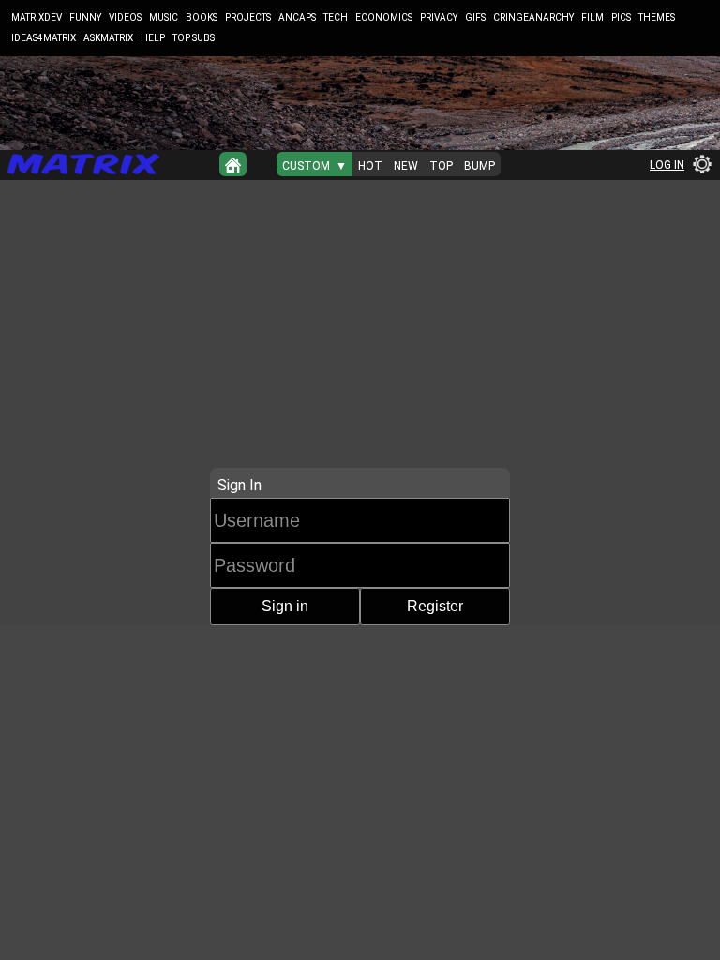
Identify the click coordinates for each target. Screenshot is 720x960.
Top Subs (193, 38)
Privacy (439, 17)
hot (370, 165)
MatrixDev (36, 17)
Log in (667, 165)
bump (479, 165)
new (406, 165)
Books (202, 17)
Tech (335, 17)
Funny (85, 17)
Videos (125, 17)
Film (592, 17)
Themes (656, 17)
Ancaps (297, 17)
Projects (248, 17)
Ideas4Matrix (43, 38)
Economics (383, 17)
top (441, 165)
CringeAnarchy (533, 17)
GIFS (475, 17)
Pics (621, 17)
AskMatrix (108, 38)
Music (163, 17)
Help (153, 38)
